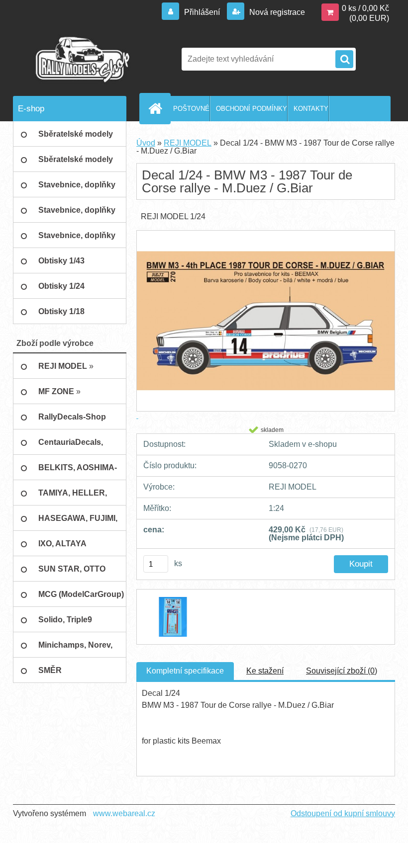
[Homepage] (157, 108)
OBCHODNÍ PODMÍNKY (251, 108)
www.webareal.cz (124, 813)
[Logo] (81, 59)
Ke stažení (265, 671)
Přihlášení (202, 12)
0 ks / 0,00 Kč (365, 8)
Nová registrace (276, 12)
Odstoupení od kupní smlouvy (343, 813)
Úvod (145, 143)
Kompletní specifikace (185, 671)
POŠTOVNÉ (191, 108)
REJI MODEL (187, 143)
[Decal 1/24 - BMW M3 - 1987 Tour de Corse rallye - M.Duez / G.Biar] (172, 598)
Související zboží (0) (341, 671)
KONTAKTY (311, 108)
